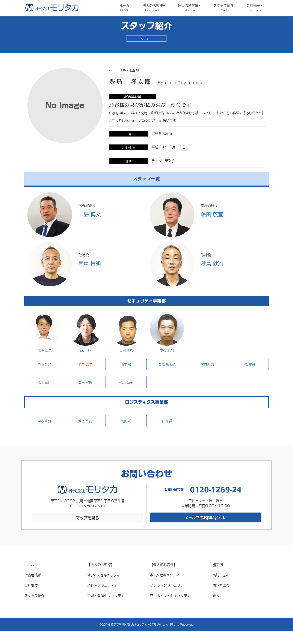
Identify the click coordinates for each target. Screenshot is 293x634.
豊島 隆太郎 (166, 364)
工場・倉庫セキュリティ (105, 595)
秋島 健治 (212, 263)
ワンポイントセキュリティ (170, 595)
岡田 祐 (126, 420)
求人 (216, 595)
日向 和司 (126, 349)
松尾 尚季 (126, 382)
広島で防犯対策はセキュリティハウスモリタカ (137, 624)
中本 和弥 (44, 420)
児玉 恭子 (85, 364)
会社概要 (253, 7)
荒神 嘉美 (45, 349)
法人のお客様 (152, 7)
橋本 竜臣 (44, 382)
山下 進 (126, 364)
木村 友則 (167, 349)
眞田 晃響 (85, 382)
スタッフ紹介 (223, 7)
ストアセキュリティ (102, 585)
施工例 (218, 564)
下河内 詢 (207, 364)
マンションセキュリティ (168, 585)
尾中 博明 (90, 263)
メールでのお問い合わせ (205, 517)
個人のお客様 (188, 7)
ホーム (125, 7)
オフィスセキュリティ (103, 574)
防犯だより (221, 585)
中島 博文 (90, 214)
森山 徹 (167, 420)
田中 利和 (44, 364)
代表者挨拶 (32, 574)
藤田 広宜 (212, 214)
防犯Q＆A (221, 574)
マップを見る (87, 518)
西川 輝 (85, 349)
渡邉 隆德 (85, 420)
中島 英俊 (248, 364)
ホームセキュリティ (164, 574)
